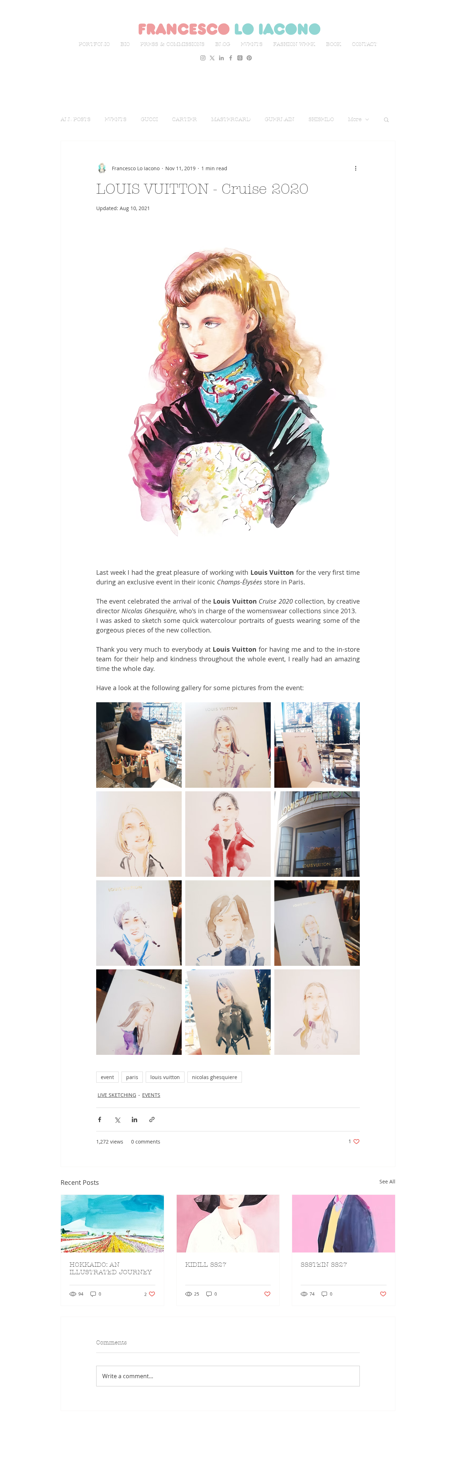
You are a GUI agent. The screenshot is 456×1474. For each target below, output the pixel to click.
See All (387, 1181)
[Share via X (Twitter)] (117, 1119)
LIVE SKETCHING (117, 1095)
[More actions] (355, 168)
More (355, 119)
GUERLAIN (279, 119)
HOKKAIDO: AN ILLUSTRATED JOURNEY (110, 1268)
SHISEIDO (321, 119)
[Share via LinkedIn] (134, 1119)
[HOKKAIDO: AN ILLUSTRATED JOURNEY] (112, 1223)
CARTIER (184, 119)
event (107, 1077)
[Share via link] (152, 1119)
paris (132, 1077)
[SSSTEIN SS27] (343, 1223)
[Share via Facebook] (99, 1119)
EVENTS (115, 119)
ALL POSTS (75, 119)
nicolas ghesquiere (214, 1077)
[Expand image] (139, 745)
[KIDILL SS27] (228, 1223)
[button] (386, 119)
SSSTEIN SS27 (324, 1265)
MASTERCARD (230, 119)
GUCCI (149, 119)
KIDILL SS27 (206, 1265)
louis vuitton (165, 1077)
